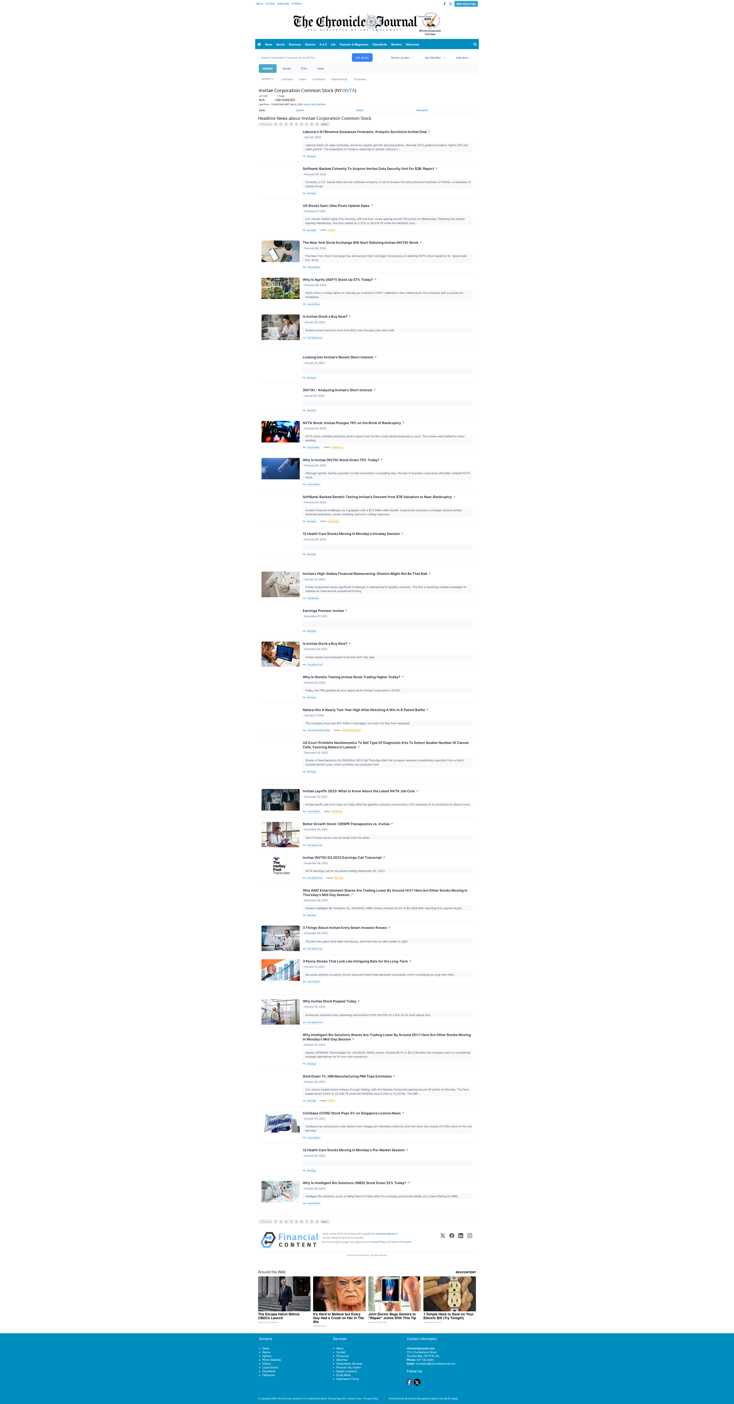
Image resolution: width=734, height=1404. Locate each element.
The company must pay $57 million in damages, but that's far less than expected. (358, 723)
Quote (300, 110)
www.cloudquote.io (387, 1233)
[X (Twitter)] (443, 1240)
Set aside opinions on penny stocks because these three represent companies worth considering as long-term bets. (380, 974)
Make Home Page (466, 4)
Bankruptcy (338, 447)
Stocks (287, 68)
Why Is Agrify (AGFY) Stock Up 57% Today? (340, 280)
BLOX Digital (451, 1398)
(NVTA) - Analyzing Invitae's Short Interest (339, 390)
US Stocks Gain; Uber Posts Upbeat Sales (338, 206)
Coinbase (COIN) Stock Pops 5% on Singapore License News (353, 1113)
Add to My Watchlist (315, 104)
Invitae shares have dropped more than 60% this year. (340, 657)
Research (422, 110)
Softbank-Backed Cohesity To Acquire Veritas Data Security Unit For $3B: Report (370, 169)
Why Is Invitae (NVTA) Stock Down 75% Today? (343, 460)
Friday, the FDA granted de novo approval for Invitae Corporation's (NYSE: (353, 690)
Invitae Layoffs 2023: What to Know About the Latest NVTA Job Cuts (361, 791)
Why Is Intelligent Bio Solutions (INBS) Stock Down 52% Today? (356, 1183)
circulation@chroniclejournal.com (436, 1363)
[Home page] (367, 23)
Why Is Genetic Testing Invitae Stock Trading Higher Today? (353, 677)
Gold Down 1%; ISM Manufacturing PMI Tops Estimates (349, 1076)
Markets (268, 68)
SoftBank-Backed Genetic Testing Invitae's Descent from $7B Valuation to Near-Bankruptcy (379, 497)
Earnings (339, 878)
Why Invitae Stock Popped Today (331, 1001)
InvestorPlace (314, 267)
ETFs (304, 68)
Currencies (318, 79)
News (302, 79)
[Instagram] (470, 1240)
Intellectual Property (351, 730)
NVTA (349, 90)
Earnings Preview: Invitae (325, 611)
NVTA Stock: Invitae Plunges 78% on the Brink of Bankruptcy (354, 423)
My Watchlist (433, 57)
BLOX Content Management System (420, 1398)
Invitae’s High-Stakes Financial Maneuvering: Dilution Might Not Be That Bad (367, 574)
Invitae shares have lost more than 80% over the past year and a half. (350, 330)
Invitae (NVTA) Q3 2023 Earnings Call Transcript (344, 858)
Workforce (337, 811)
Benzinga (312, 156)
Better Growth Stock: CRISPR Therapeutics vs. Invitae (348, 824)
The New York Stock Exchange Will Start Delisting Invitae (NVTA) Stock (362, 243)
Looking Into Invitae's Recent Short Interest (340, 357)
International (339, 79)
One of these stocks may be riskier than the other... (338, 837)
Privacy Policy (378, 1242)
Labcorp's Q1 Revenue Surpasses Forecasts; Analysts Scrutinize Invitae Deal (366, 132)
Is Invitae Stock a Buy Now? (327, 316)
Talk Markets (313, 598)
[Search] (475, 44)
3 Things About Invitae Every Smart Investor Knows (347, 928)
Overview (287, 79)
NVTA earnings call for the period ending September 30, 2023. (345, 871)
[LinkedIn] (461, 1240)
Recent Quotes (400, 57)
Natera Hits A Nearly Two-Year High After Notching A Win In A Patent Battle (366, 710)
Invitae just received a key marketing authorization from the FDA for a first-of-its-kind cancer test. (368, 1015)
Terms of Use (354, 1398)
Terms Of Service (401, 1242)
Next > (325, 124)
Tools (320, 68)
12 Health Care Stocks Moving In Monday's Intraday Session (353, 534)
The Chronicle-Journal (288, 1398)
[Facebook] (452, 1240)
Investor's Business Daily (318, 730)
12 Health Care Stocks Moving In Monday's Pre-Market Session (355, 1150)
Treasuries (359, 79)
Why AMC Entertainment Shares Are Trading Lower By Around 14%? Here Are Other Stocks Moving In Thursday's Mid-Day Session (385, 892)
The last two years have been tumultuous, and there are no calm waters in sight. (357, 941)
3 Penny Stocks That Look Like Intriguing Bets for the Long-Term (357, 961)
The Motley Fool (315, 338)
